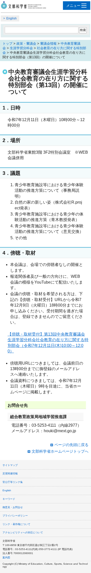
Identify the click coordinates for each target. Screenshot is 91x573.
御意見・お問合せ (13, 507)
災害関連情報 (10, 473)
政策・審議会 (26, 43)
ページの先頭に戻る (71, 445)
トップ (7, 43)
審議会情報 (48, 43)
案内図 (6, 557)
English (11, 18)
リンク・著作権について (16, 524)
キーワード (9, 499)
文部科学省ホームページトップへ (60, 451)
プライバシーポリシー (15, 515)
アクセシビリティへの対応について (23, 532)
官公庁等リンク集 (13, 482)
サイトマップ (10, 465)
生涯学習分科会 (21, 48)
